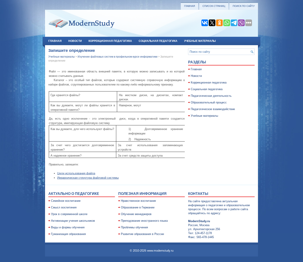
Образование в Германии (137, 207)
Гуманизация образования (68, 234)
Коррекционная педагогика (110, 41)
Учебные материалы (200, 41)
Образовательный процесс (209, 102)
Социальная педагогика (158, 41)
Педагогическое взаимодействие (213, 109)
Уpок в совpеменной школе (69, 214)
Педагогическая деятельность (211, 95)
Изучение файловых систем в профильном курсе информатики (117, 56)
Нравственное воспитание (138, 200)
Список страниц (214, 6)
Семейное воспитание (66, 200)
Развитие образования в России (142, 234)
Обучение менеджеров (136, 214)
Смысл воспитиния (64, 207)
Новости (75, 41)
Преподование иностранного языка (144, 220)
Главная (189, 6)
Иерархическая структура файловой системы (88, 177)
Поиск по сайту (244, 6)
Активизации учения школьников (73, 220)
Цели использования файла (76, 173)
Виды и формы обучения (68, 227)
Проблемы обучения (134, 227)
